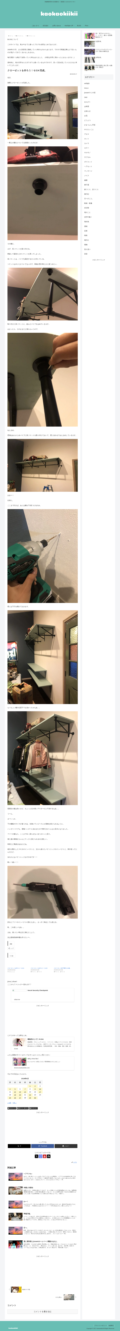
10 (40, 1089)
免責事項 (111, 1325)
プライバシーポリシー (100, 1325)
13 (20, 1092)
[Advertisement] (42, 1019)
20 (20, 1095)
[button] (66, 1146)
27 (20, 1098)
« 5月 (9, 1103)
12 (15, 1092)
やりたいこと (12, 1108)
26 (15, 1098)
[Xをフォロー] (36, 1156)
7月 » (14, 1103)
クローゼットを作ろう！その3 (39, 968)
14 (25, 1092)
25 (10, 1098)
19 (15, 1095)
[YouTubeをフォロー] (44, 1156)
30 (35, 1098)
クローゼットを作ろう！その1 (15, 968)
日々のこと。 (34, 1108)
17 (40, 1092)
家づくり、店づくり (23, 1108)
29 (30, 1098)
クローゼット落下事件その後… (62, 968)
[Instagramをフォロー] (40, 1156)
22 (30, 1095)
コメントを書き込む (43, 1311)
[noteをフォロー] (48, 1156)
